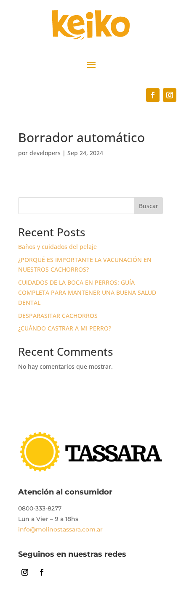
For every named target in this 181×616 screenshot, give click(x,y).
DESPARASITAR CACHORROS (58, 316)
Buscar (148, 206)
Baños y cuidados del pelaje (57, 247)
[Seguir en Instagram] (169, 95)
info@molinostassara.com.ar (60, 529)
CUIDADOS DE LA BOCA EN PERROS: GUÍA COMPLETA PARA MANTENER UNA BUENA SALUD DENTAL (87, 292)
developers (45, 153)
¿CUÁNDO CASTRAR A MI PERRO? (64, 328)
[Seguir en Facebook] (153, 95)
